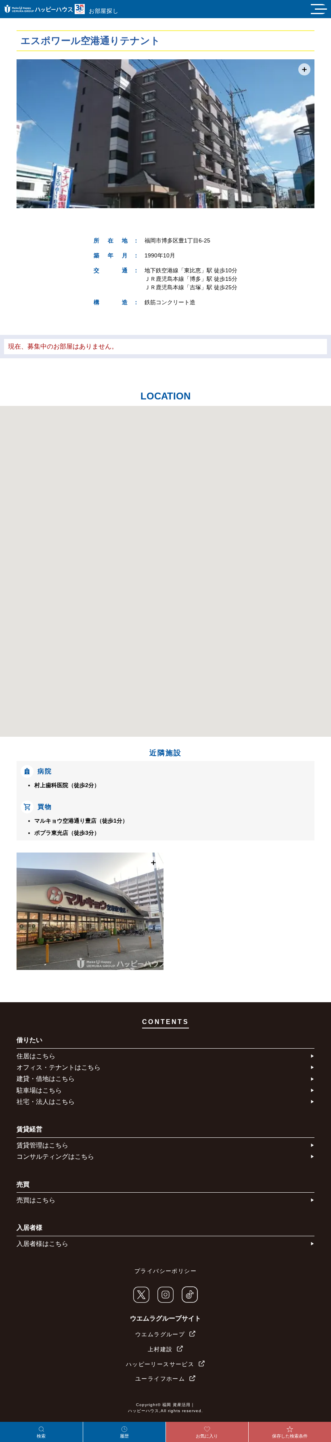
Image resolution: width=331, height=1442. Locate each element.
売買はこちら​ (36, 1200)
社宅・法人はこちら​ (46, 1101)
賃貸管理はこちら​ (42, 1145)
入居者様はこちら (42, 1243)
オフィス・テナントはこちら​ (59, 1067)
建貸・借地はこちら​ (46, 1078)
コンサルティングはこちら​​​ (55, 1156)
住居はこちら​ (36, 1056)
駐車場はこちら (39, 1090)
